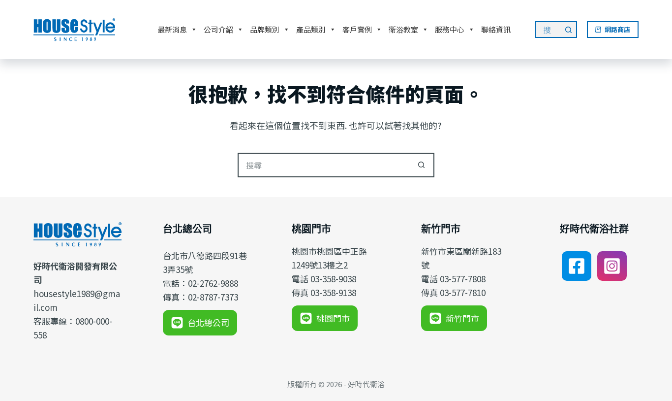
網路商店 (617, 29)
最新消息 (172, 29)
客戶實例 (357, 29)
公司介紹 (218, 29)
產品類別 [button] (311, 29)
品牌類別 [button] (264, 29)
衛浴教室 (403, 29)
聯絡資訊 (496, 29)
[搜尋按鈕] (568, 29)
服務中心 (449, 29)
